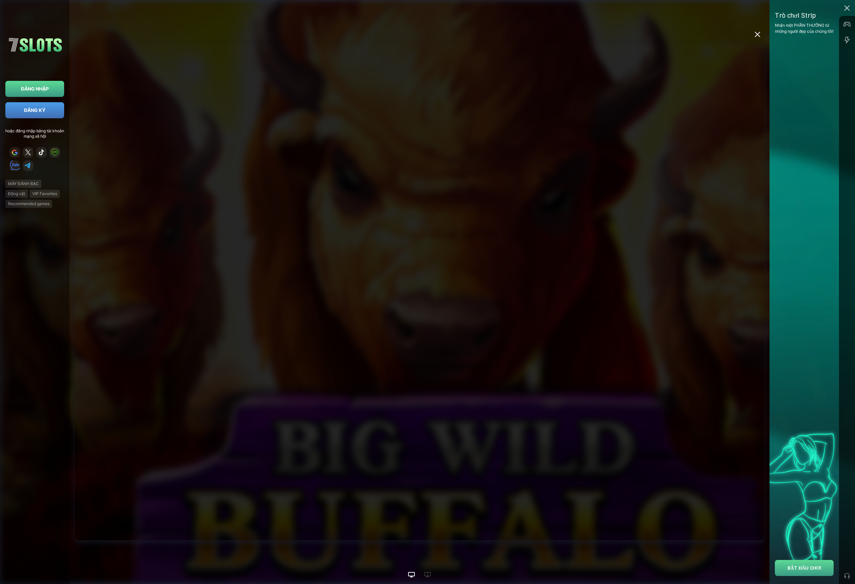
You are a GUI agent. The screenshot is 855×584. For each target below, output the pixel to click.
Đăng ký (34, 110)
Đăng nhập (35, 89)
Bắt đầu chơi (804, 568)
